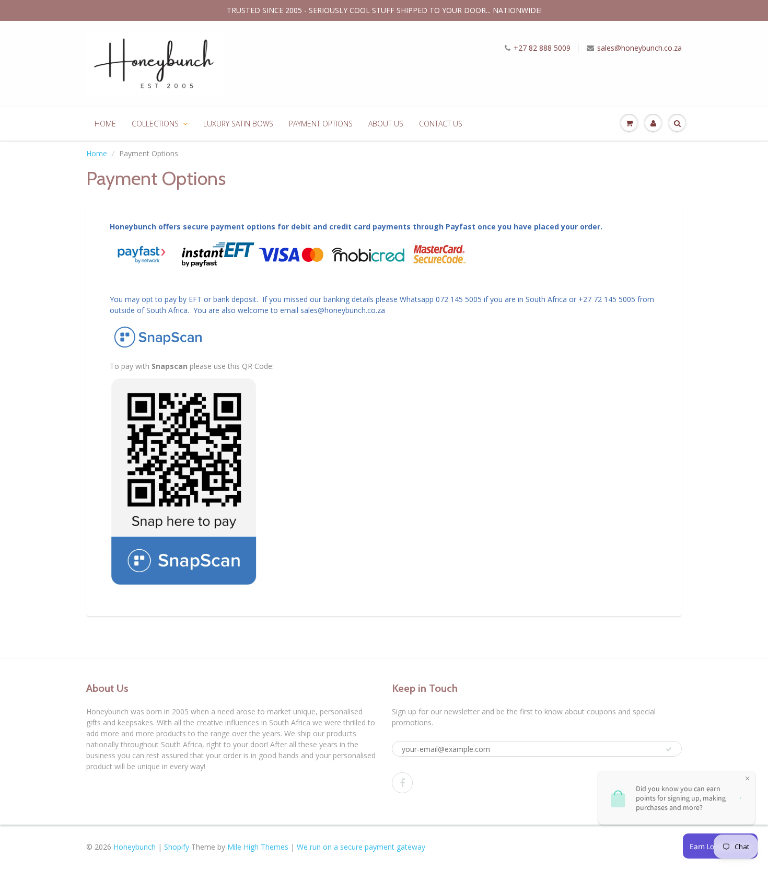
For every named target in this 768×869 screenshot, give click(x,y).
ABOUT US (385, 124)
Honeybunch (134, 847)
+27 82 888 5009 (542, 48)
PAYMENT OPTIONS (321, 124)
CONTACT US (440, 124)
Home (96, 153)
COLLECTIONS (155, 124)
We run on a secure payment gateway (361, 847)
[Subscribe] (668, 749)
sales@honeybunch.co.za (639, 48)
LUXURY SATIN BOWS (238, 124)
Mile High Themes (257, 847)
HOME (105, 124)
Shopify (176, 847)
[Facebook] (402, 782)
